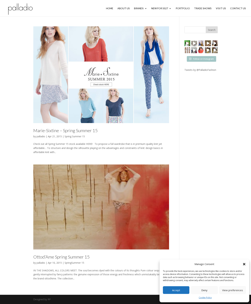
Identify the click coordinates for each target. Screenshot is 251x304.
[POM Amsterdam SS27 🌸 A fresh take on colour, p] (201, 50)
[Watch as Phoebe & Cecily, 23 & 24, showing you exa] (208, 43)
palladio (41, 136)
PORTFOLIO (183, 8)
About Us (123, 8)
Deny (204, 290)
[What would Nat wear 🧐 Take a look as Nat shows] (194, 50)
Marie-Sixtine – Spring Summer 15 (65, 130)
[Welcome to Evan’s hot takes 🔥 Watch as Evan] (194, 43)
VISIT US (221, 8)
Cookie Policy (205, 297)
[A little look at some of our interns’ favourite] (215, 50)
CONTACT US (238, 8)
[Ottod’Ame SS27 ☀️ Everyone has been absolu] (201, 43)
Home (109, 8)
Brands (139, 8)
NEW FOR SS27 (159, 8)
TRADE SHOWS (203, 8)
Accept (176, 290)
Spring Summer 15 (75, 136)
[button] (244, 264)
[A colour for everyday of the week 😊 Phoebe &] (208, 50)
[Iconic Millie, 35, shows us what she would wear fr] (187, 43)
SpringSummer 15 (74, 262)
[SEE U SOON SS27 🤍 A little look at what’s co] (187, 50)
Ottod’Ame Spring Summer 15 (61, 257)
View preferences (232, 290)
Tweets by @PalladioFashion (200, 69)
